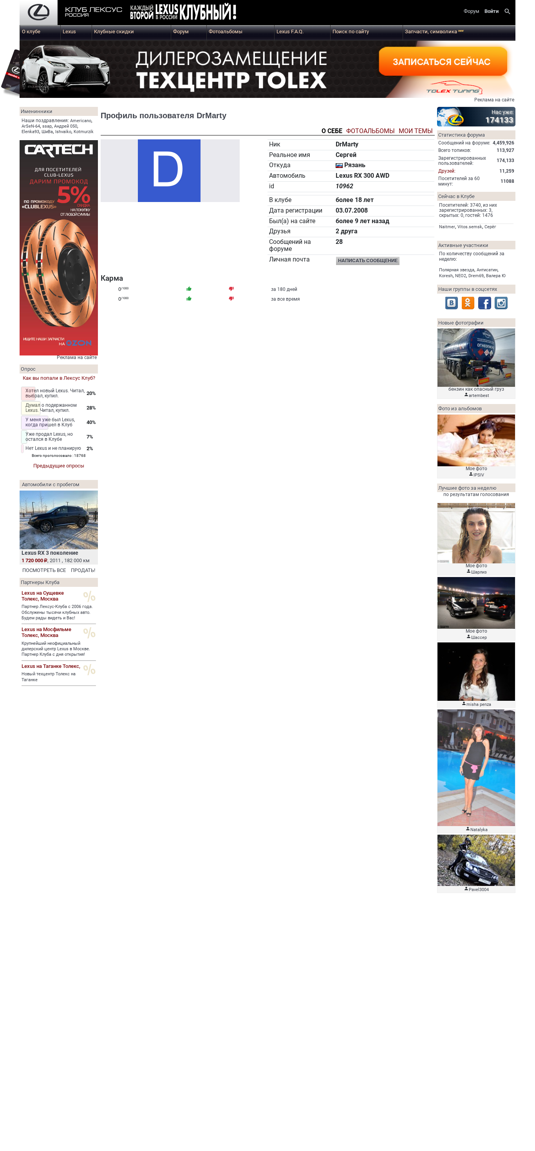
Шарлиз (479, 572)
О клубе (31, 31)
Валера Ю (496, 275)
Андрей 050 (65, 126)
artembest (479, 395)
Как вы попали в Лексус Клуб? (59, 378)
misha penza (478, 704)
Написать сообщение (368, 260)
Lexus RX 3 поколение (50, 553)
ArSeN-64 (31, 126)
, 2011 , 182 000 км (56, 560)
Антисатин (487, 269)
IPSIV (479, 475)
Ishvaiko (63, 131)
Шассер (479, 637)
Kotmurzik (84, 131)
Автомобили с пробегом (51, 484)
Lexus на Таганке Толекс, (51, 666)
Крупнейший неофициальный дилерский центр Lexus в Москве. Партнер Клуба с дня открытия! (56, 649)
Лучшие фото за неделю (467, 488)
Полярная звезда (456, 269)
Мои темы (416, 131)
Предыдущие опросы (58, 466)
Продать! (83, 570)
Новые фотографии (461, 323)
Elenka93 (30, 131)
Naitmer (447, 226)
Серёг (490, 226)
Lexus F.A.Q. (290, 31)
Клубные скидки (114, 31)
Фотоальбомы (225, 31)
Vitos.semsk (469, 226)
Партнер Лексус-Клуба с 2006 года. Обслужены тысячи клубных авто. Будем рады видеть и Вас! (57, 612)
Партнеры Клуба (40, 582)
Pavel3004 (479, 889)
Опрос (28, 369)
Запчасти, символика (434, 31)
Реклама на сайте (494, 100)
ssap (47, 126)
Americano (80, 120)
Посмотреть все (44, 570)
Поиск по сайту (351, 31)
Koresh (446, 275)
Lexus (69, 31)
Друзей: (446, 171)
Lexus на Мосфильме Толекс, (46, 632)
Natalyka (479, 829)
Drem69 (476, 275)
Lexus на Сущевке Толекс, (43, 596)
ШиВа (47, 131)
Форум (181, 31)
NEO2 (460, 275)
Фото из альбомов (460, 408)
